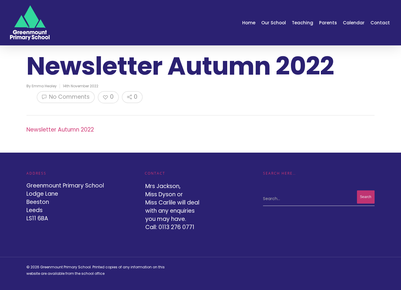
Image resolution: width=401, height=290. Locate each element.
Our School (273, 23)
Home (248, 23)
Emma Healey (44, 85)
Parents (328, 23)
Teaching (302, 23)
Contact (380, 23)
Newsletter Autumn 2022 (60, 130)
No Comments (69, 97)
